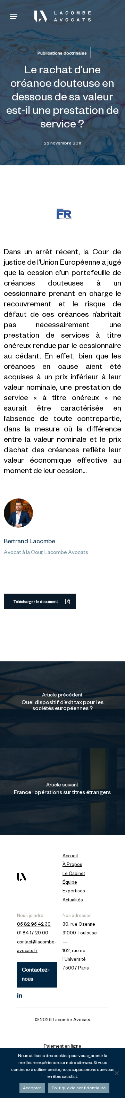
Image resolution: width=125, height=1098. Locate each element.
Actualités (72, 900)
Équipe (69, 883)
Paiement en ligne (62, 1047)
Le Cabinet (73, 874)
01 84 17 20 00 (32, 933)
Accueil (70, 856)
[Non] (116, 1073)
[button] (13, 16)
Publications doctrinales (62, 53)
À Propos (72, 865)
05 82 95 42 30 (34, 925)
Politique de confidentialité (79, 1089)
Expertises (73, 891)
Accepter (32, 1089)
